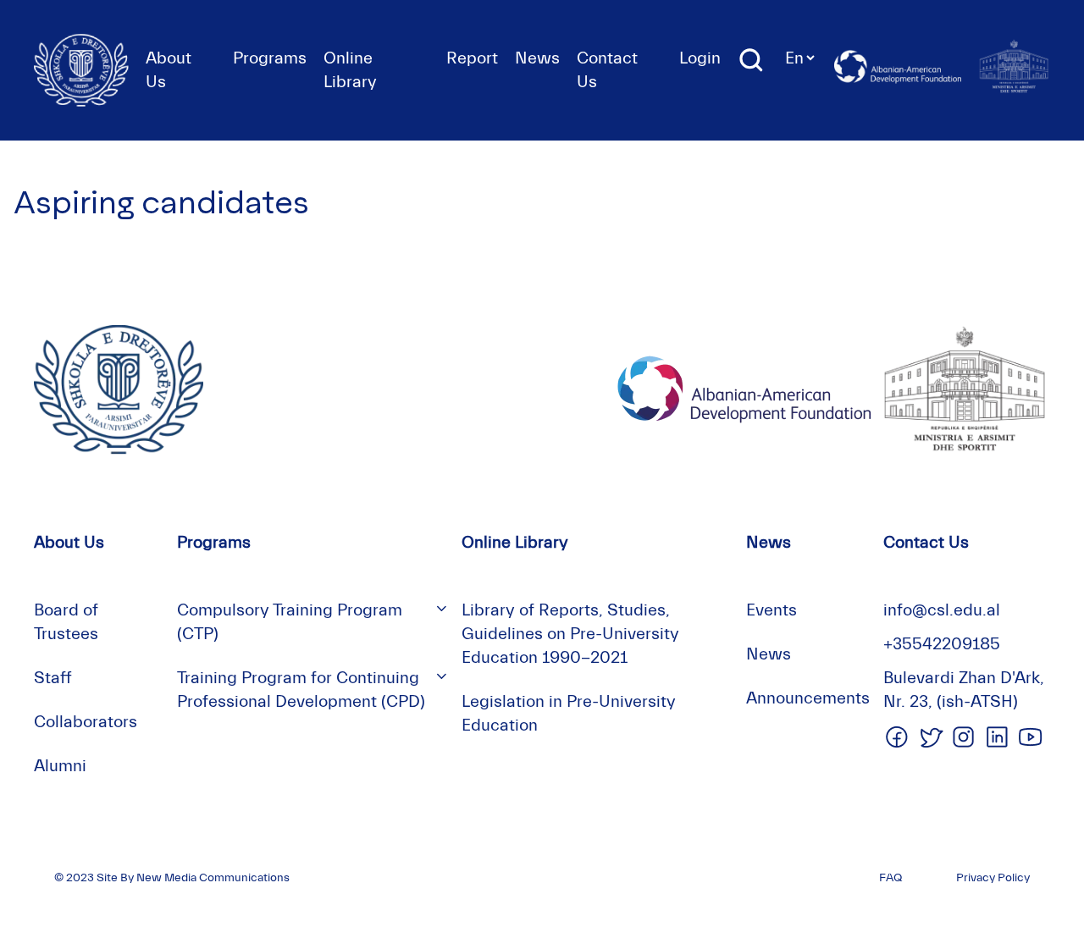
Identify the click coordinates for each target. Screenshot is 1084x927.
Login (700, 58)
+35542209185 (941, 644)
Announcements (808, 698)
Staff (53, 677)
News (537, 58)
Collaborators (85, 721)
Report (472, 58)
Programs (270, 58)
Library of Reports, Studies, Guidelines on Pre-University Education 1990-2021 (570, 633)
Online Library (515, 542)
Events (771, 610)
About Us (69, 542)
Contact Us (926, 542)
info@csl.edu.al (941, 610)
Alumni (60, 765)
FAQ (890, 878)
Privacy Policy (993, 878)
